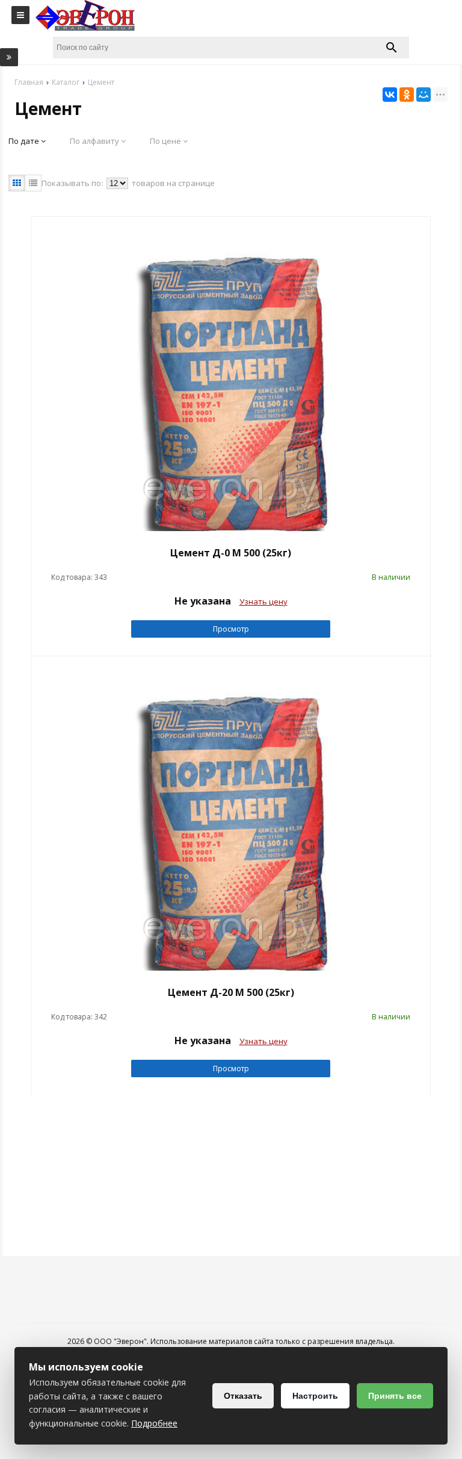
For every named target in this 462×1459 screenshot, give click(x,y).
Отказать (243, 1396)
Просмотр (231, 629)
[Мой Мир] (423, 94)
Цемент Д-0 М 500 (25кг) (230, 552)
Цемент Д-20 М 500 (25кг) (231, 992)
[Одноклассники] (406, 94)
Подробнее (154, 1423)
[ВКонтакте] (390, 94)
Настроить (315, 1396)
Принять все (395, 1396)
